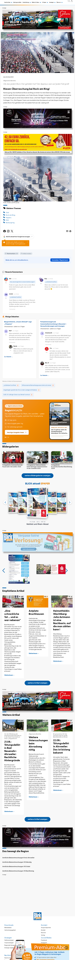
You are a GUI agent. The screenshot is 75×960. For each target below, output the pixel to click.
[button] (3, 570)
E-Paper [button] (44, 2)
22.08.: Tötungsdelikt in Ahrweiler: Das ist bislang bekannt (61, 746)
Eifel (7, 220)
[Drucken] (70, 231)
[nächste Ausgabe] (70, 502)
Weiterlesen (8, 675)
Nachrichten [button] (7, 2)
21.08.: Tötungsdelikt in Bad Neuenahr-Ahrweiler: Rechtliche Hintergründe (12, 751)
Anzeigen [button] (51, 2)
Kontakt (43, 930)
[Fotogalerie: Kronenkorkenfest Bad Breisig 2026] (62, 457)
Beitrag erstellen (17, 2)
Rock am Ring (10, 215)
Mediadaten (8, 927)
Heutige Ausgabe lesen (15, 432)
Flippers (8, 217)
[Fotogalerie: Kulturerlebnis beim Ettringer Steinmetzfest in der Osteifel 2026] (37, 457)
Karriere (43, 932)
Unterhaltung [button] (26, 2)
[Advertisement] (37, 890)
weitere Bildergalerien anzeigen (37, 476)
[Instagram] (8, 231)
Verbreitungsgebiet (10, 930)
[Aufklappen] (66, 947)
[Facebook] (4, 231)
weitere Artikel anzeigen (37, 683)
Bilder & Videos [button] (35, 2)
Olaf (7, 212)
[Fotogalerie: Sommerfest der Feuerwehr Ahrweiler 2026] (13, 457)
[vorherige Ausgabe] (5, 502)
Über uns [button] (59, 2)
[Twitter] (12, 231)
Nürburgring (10, 223)
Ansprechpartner (46, 927)
